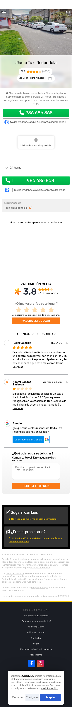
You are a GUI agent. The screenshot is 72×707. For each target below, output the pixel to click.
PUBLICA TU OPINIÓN (36, 486)
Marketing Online (36, 627)
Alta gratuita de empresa (36, 616)
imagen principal (39, 587)
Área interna (36, 655)
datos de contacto (15, 573)
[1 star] (20, 310)
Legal (36, 644)
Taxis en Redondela (15, 208)
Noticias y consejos (36, 632)
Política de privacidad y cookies (36, 649)
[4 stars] (44, 310)
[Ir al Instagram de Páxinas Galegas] (40, 663)
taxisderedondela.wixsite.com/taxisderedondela (39, 122)
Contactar (36, 638)
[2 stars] (28, 310)
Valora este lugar (36, 320)
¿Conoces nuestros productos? (36, 621)
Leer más (18, 366)
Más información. (49, 688)
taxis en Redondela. (40, 568)
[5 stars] (52, 310)
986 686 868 (39, 112)
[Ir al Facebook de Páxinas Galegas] (31, 663)
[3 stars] (36, 310)
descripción (59, 562)
